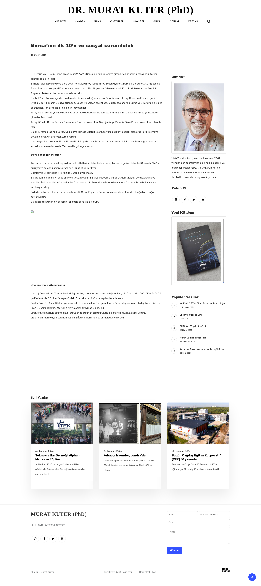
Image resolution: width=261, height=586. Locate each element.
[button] (51, 524)
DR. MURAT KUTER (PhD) (130, 9)
